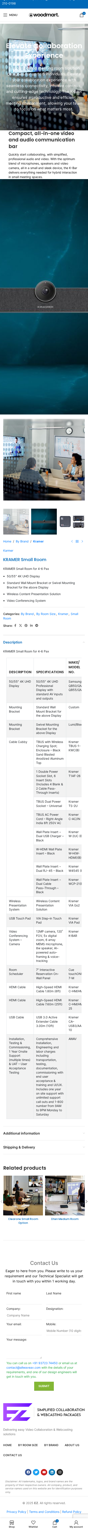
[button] (7, 461)
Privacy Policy (16, 1512)
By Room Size (46, 614)
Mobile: (51, 1324)
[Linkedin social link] (31, 625)
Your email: (14, 1324)
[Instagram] (60, 1472)
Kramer (38, 541)
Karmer (8, 550)
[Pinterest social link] (26, 625)
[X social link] (20, 625)
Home (7, 541)
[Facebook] (28, 1472)
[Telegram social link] (37, 625)
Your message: (16, 1339)
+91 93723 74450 (45, 1363)
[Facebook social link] (15, 625)
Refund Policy (71, 1512)
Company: (13, 1308)
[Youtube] (44, 1472)
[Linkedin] (52, 1472)
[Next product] (82, 541)
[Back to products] (77, 541)
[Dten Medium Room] (65, 1195)
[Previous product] (72, 541)
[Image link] (44, 1411)
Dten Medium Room (65, 1219)
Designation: (54, 1308)
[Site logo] (44, 14)
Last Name (53, 1293)
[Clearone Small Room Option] (23, 1195)
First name (13, 1293)
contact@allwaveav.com (23, 1367)
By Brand (22, 541)
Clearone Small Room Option (23, 1221)
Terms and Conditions (44, 1512)
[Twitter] (36, 1472)
